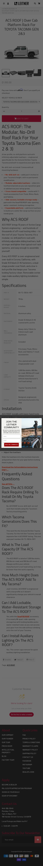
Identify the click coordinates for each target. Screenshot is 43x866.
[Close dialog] (40, 420)
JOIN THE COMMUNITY (11, 444)
